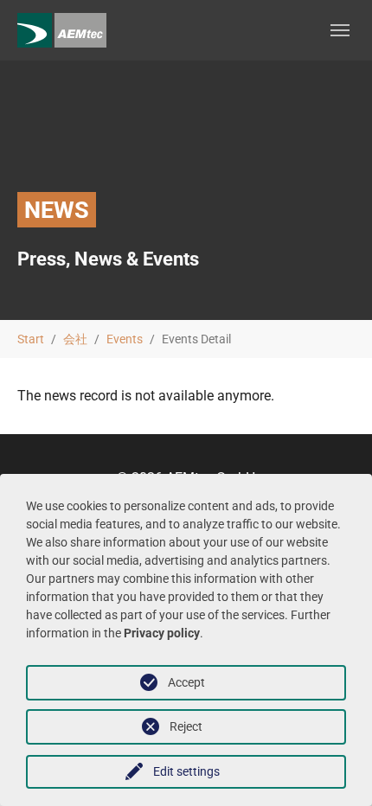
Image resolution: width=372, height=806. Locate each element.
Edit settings (186, 771)
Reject (186, 726)
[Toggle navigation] (340, 30)
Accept (186, 682)
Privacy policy (162, 633)
